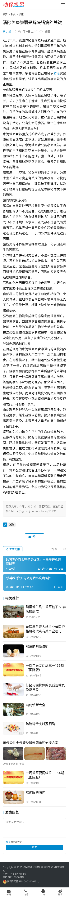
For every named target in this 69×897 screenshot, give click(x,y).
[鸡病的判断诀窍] (13, 650)
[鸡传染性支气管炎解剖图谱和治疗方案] (34, 753)
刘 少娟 (7, 31)
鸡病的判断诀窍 (37, 646)
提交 (34, 847)
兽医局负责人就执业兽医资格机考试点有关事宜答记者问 (45, 629)
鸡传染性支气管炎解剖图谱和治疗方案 (30, 743)
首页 (5, 14)
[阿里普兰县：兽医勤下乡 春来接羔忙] (13, 611)
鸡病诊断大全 (35, 705)
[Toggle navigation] (63, 4)
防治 (56, 73)
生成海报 (14, 549)
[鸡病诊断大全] (13, 709)
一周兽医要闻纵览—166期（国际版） (45, 668)
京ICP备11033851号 (13, 877)
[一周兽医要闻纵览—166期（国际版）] (13, 669)
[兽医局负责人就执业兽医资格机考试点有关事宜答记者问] (13, 631)
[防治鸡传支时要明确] (13, 728)
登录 (8, 842)
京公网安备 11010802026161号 (23, 881)
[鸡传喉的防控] (13, 797)
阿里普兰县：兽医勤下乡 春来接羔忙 (46, 609)
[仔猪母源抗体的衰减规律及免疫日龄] (13, 689)
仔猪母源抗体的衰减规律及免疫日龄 (45, 687)
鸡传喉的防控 (35, 793)
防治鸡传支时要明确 (40, 724)
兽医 (47, 31)
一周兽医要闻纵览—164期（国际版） (45, 775)
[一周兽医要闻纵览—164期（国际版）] (13, 777)
